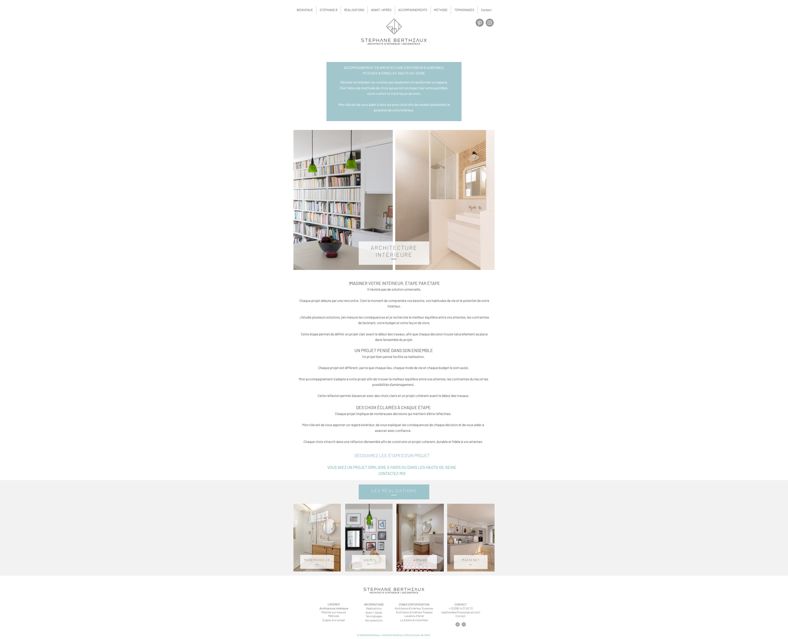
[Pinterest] (480, 23)
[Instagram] (490, 23)
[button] (413, 10)
